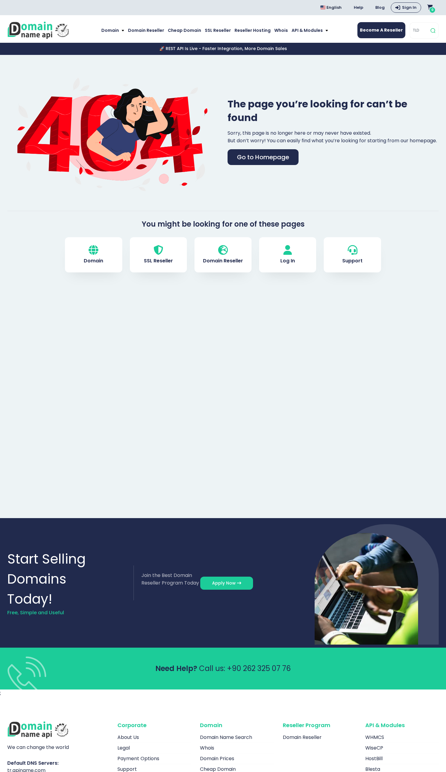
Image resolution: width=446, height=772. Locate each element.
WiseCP (374, 747)
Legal (123, 747)
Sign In (409, 7)
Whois (281, 30)
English (334, 7)
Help (358, 7)
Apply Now (224, 583)
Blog (380, 7)
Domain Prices (217, 758)
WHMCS (374, 737)
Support (352, 260)
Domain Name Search (226, 737)
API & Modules (308, 30)
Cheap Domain (184, 30)
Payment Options (138, 758)
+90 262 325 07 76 (259, 668)
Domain (110, 30)
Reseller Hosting (253, 30)
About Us (128, 737)
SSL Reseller (218, 30)
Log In (287, 260)
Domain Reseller (146, 30)
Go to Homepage (263, 157)
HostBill (374, 758)
